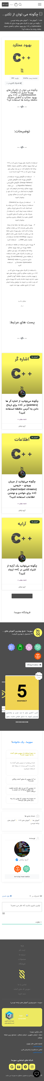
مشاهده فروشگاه (33, 665)
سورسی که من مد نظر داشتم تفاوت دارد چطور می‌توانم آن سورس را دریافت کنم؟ (22, 789)
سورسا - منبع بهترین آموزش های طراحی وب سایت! (17, 631)
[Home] (22, 974)
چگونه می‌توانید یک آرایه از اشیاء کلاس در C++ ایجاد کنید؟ (22, 570)
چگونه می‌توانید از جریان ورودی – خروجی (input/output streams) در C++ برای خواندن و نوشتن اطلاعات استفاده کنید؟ (22, 489)
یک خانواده (18, 742)
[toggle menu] (39, 4)
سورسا (29, 742)
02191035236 (37, 1047)
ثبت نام (5, 4)
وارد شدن (6, 896)
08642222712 (37, 1053)
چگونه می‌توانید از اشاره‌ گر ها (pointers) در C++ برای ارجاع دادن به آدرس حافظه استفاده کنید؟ (22, 407)
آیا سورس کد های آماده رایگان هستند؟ (22, 780)
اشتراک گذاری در (13, 83)
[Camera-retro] (19, 1067)
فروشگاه (22, 964)
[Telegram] (25, 1067)
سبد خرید (22, 994)
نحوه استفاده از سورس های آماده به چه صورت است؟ (21, 754)
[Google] (12, 1067)
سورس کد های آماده (22, 989)
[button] (22, 596)
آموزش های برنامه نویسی (19, 20)
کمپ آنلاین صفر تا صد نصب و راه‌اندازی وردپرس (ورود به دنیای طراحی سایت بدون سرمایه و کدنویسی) (22, 716)
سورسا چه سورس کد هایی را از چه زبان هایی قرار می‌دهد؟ (21, 799)
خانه (40, 20)
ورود (11, 4)
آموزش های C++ (24, 820)
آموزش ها (33, 20)
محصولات (22, 959)
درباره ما (22, 954)
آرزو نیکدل (23, 859)
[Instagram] (32, 1067)
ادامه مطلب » (22, 419)
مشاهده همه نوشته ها (22, 877)
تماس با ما (22, 984)
